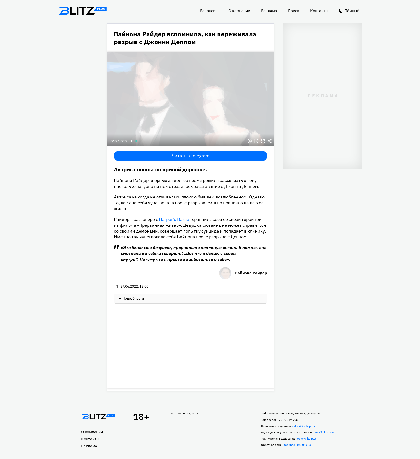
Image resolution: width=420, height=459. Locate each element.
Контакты (319, 10)
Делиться (269, 141)
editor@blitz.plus (303, 426)
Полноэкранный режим (263, 141)
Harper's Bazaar (175, 219)
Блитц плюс (82, 11)
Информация (256, 141)
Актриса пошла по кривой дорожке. (160, 169)
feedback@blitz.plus (297, 445)
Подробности (133, 298)
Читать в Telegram (191, 156)
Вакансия (209, 10)
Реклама (269, 10)
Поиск (293, 10)
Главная (98, 416)
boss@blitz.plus (324, 432)
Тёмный (352, 10)
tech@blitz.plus (306, 438)
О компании (239, 10)
